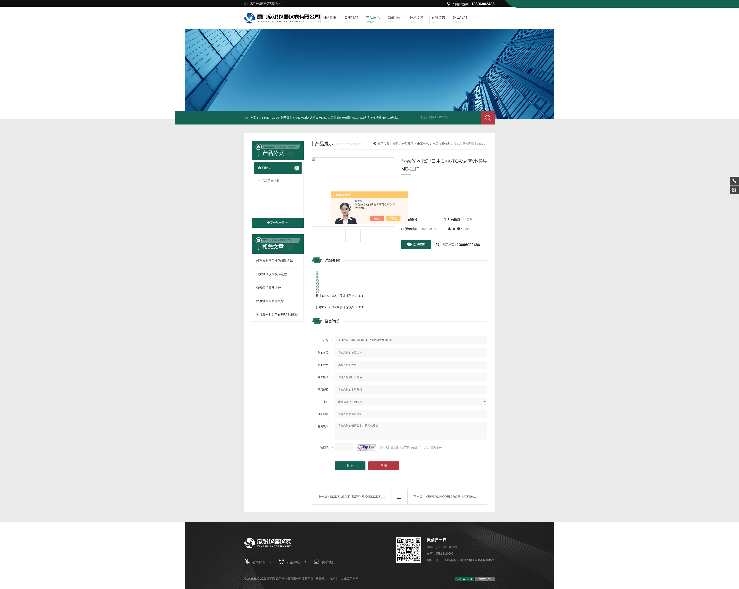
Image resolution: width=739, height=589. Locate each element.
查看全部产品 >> (278, 222)
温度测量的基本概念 (270, 301)
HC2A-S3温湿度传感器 (366, 117)
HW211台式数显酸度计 (396, 117)
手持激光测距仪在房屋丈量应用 (277, 314)
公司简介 (259, 562)
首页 (395, 143)
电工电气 (264, 168)
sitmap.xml (465, 579)
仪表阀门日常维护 (268, 287)
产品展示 (407, 143)
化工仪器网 (351, 578)
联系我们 (328, 562)
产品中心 (294, 562)
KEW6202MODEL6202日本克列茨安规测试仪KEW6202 (464, 496)
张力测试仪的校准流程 (271, 274)
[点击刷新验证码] (366, 447)
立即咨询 (419, 244)
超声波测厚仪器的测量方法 (274, 260)
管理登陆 (485, 579)
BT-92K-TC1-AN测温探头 (276, 117)
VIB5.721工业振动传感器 (335, 117)
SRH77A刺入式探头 (305, 117)
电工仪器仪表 (270, 180)
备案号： (321, 578)
